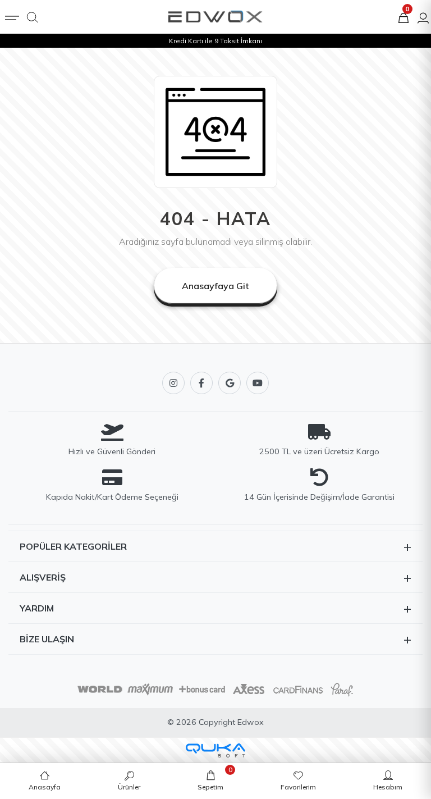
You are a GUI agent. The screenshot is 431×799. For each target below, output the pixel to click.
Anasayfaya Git (215, 285)
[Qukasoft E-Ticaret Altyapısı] (215, 750)
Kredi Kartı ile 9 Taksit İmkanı (215, 40)
